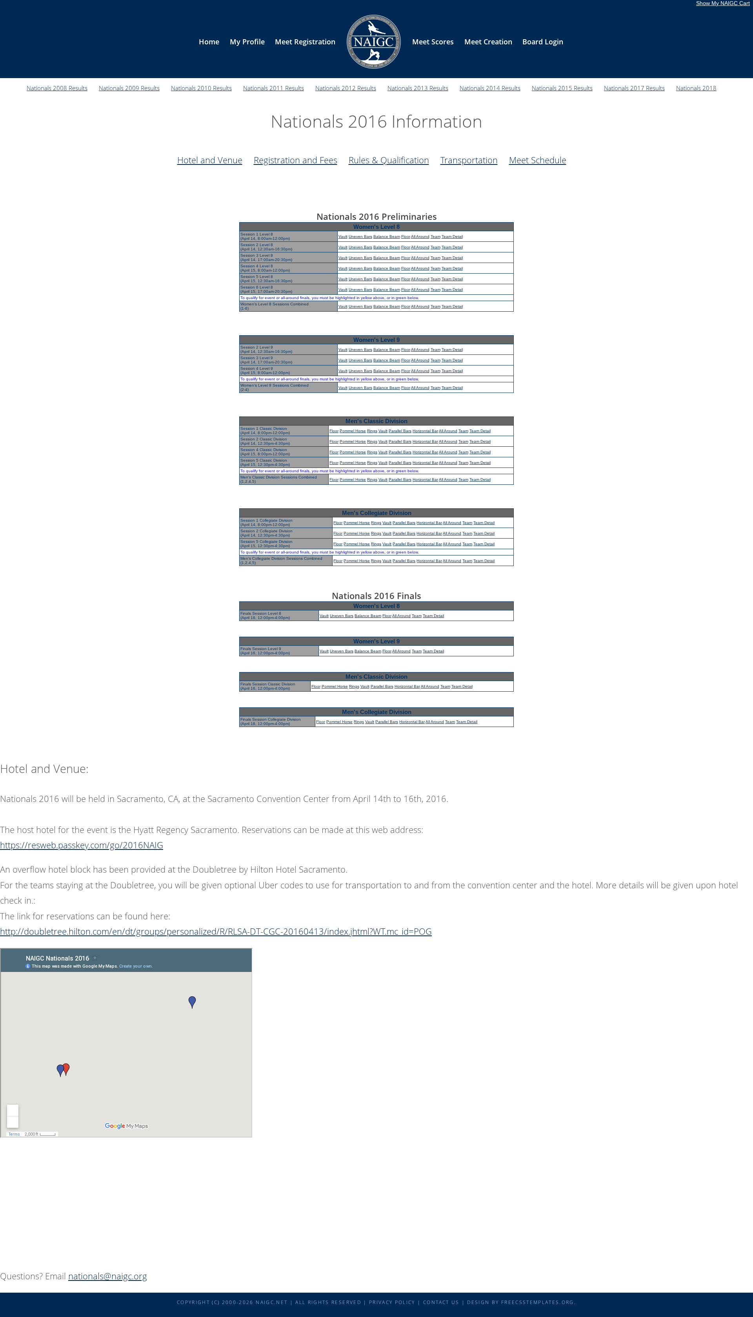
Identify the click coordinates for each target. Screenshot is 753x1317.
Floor (405, 236)
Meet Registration (305, 41)
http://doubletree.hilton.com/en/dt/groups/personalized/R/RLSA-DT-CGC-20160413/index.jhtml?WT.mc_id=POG (216, 931)
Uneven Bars (360, 236)
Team (435, 236)
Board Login (542, 41)
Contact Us (441, 1302)
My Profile (247, 41)
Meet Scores (433, 41)
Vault (342, 236)
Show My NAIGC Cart (723, 3)
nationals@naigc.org (107, 1276)
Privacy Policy (392, 1302)
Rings (372, 431)
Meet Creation (488, 41)
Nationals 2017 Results (634, 88)
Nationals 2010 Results (201, 88)
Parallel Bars (400, 431)
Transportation (469, 160)
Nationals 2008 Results (57, 88)
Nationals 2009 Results (129, 88)
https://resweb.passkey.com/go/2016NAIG (81, 845)
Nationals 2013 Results (417, 88)
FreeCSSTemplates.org (537, 1302)
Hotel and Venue (209, 160)
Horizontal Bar (425, 431)
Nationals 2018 (696, 88)
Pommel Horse (353, 431)
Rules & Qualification (389, 160)
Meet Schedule (537, 160)
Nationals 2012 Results (345, 88)
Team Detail (452, 236)
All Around (420, 236)
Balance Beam (386, 236)
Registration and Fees (295, 160)
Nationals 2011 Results (273, 88)
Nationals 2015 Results (562, 88)
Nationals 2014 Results (490, 88)
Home (209, 41)
